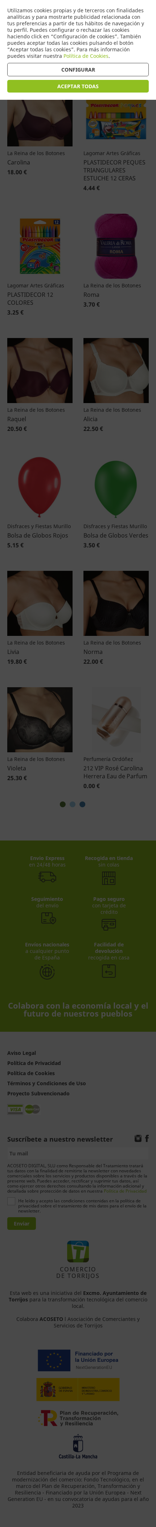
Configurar (78, 69)
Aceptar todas (78, 86)
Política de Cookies (85, 55)
